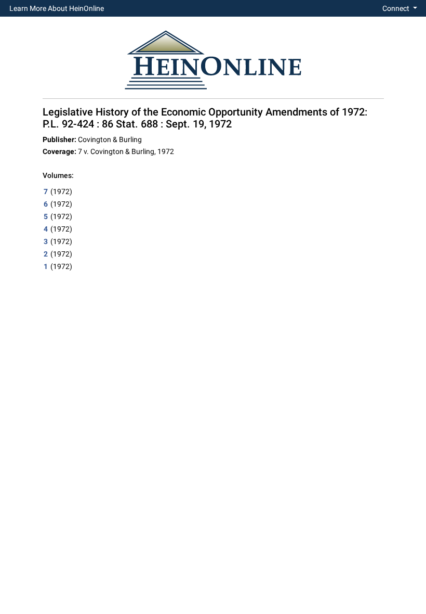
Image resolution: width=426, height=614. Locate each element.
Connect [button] (396, 8)
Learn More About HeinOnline (56, 8)
